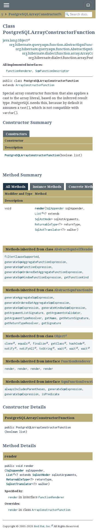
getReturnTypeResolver (21, 323)
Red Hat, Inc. (42, 526)
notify (9, 348)
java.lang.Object (15, 40)
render (39, 208)
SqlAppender (55, 208)
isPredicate (50, 394)
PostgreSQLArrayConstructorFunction (41, 14)
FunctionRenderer (19, 71)
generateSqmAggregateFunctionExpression (35, 262)
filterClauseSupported (21, 256)
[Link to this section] (55, 122)
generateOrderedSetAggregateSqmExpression (37, 302)
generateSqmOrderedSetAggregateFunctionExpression (43, 272)
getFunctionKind (76, 277)
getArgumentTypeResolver (23, 318)
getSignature (51, 323)
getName (50, 318)
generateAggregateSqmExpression (29, 297)
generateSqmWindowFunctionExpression (33, 277)
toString (45, 348)
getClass (57, 343)
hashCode (75, 343)
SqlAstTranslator (48, 229)
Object (59, 336)
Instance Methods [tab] (47, 186)
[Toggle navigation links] (6, 5)
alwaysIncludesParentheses (25, 389)
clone (9, 343)
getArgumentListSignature (24, 313)
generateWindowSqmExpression (63, 308)
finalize (39, 343)
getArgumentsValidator (63, 313)
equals (23, 343)
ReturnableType (46, 224)
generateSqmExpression (21, 308)
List (38, 213)
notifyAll (27, 348)
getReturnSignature (73, 318)
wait (61, 348)
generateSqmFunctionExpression (28, 267)
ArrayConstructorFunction (35, 85)
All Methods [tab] (15, 186)
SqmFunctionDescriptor (52, 71)
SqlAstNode (43, 219)
